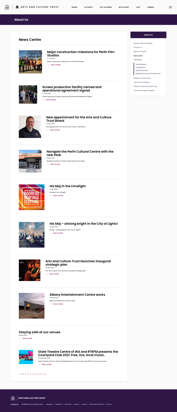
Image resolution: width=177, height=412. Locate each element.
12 (45, 374)
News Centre (138, 56)
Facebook (58, 404)
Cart (138, 7)
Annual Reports (141, 64)
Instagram (49, 404)
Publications (138, 60)
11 (42, 374)
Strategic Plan (141, 67)
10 (40, 374)
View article (56, 65)
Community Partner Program (144, 90)
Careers (150, 7)
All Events (88, 7)
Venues (74, 7)
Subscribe (68, 404)
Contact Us (138, 47)
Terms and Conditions (141, 82)
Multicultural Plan (142, 70)
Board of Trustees (140, 51)
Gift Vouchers (106, 7)
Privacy (109, 404)
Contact (84, 404)
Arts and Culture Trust (40, 7)
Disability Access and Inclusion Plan (148, 74)
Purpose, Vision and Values (143, 43)
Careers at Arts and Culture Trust (145, 86)
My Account (124, 7)
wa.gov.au (15, 404)
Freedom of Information (142, 78)
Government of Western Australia (7, 7)
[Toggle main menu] (170, 7)
